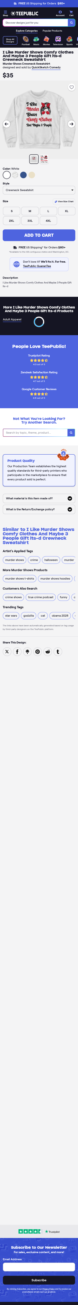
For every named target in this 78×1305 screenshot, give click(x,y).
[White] (6, 175)
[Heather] (15, 175)
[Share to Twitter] (7, 651)
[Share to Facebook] (17, 651)
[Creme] (31, 175)
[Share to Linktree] (27, 651)
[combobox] (35, 22)
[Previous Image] (6, 124)
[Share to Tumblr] (58, 651)
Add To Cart (39, 235)
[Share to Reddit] (47, 651)
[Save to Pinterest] (37, 651)
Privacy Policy (48, 1289)
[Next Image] (71, 124)
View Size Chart (65, 201)
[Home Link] (24, 13)
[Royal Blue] (23, 175)
